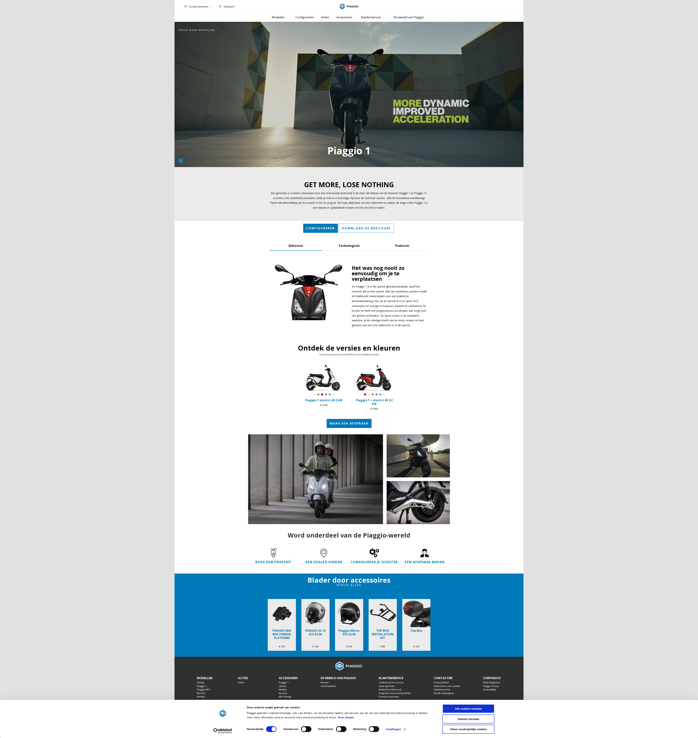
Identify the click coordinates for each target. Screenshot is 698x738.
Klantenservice (442, 689)
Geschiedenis (328, 686)
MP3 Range (285, 696)
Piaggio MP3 (203, 689)
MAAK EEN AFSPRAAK (349, 423)
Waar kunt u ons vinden (447, 686)
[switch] (306, 729)
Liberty (200, 682)
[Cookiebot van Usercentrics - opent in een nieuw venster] (223, 731)
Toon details (346, 717)
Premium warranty (389, 696)
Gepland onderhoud (390, 689)
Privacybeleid (441, 682)
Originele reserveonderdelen (395, 693)
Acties (241, 682)
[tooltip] (314, 395)
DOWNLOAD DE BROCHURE (366, 228)
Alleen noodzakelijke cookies (468, 729)
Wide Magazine (491, 682)
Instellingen (393, 729)
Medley (201, 696)
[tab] (295, 245)
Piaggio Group (491, 686)
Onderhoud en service (391, 682)
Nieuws (325, 682)
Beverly (201, 693)
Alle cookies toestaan (468, 708)
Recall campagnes (444, 693)
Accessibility (489, 689)
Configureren (320, 228)
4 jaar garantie (387, 686)
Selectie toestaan (468, 719)
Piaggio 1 (202, 686)
